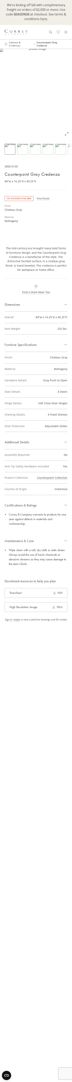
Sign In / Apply (12, 619)
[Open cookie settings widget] (6, 1075)
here (43, 19)
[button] (36, 94)
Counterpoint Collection (52, 477)
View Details (43, 198)
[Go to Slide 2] (22, 149)
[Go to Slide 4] (48, 149)
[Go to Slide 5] (60, 149)
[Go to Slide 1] (10, 149)
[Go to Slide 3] (35, 149)
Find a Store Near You (36, 292)
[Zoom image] (66, 133)
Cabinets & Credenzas (15, 44)
